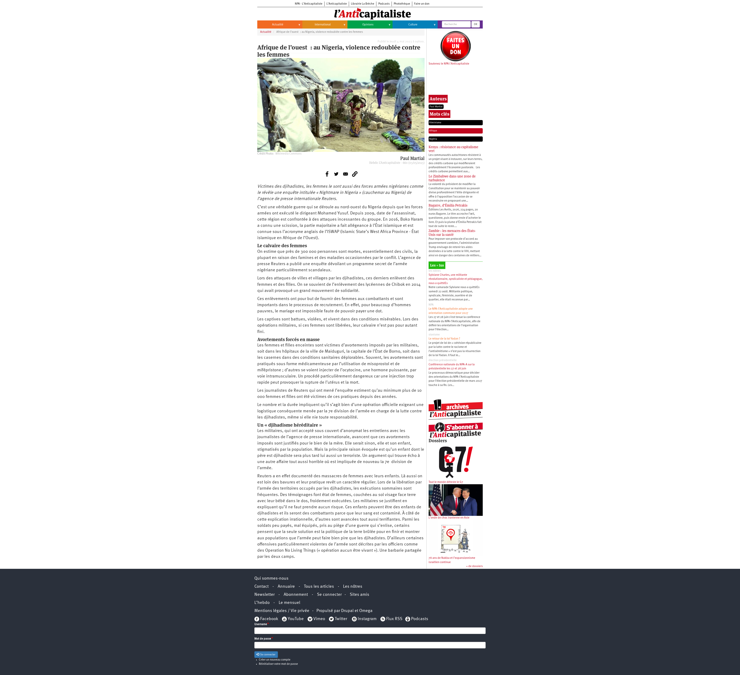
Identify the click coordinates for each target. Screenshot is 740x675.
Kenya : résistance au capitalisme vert (453, 149)
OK (475, 24)
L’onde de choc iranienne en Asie (449, 517)
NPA (431, 304)
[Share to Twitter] (336, 174)
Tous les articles (319, 586)
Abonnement (296, 595)
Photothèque (402, 4)
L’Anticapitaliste (336, 4)
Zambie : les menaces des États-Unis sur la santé (452, 233)
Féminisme (435, 122)
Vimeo (319, 619)
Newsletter (264, 595)
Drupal (347, 611)
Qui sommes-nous (271, 578)
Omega (366, 611)
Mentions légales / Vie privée (281, 611)
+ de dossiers (474, 566)
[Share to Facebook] (327, 174)
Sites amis (359, 595)
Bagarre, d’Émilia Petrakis (448, 205)
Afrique (433, 130)
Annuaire (286, 586)
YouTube (295, 619)
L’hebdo (262, 603)
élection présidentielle (443, 360)
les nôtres (435, 271)
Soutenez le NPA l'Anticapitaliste (449, 63)
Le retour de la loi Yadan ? (444, 338)
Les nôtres (352, 586)
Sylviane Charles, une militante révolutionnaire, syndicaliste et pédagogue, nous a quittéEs (456, 279)
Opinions (360, 26)
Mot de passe (262, 638)
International (316, 26)
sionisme (434, 334)
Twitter (341, 619)
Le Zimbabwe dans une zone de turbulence (452, 178)
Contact (261, 586)
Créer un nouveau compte (274, 659)
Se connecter (329, 595)
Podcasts (384, 4)
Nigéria (433, 139)
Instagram (367, 619)
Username (260, 624)
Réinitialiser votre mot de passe (278, 664)
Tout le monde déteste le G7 (446, 482)
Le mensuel (289, 603)
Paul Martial (436, 106)
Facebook (268, 619)
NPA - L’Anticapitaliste (308, 4)
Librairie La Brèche (362, 4)
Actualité (270, 26)
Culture (405, 26)
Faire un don (421, 4)
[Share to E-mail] (345, 174)
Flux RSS (394, 619)
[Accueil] (370, 13)
